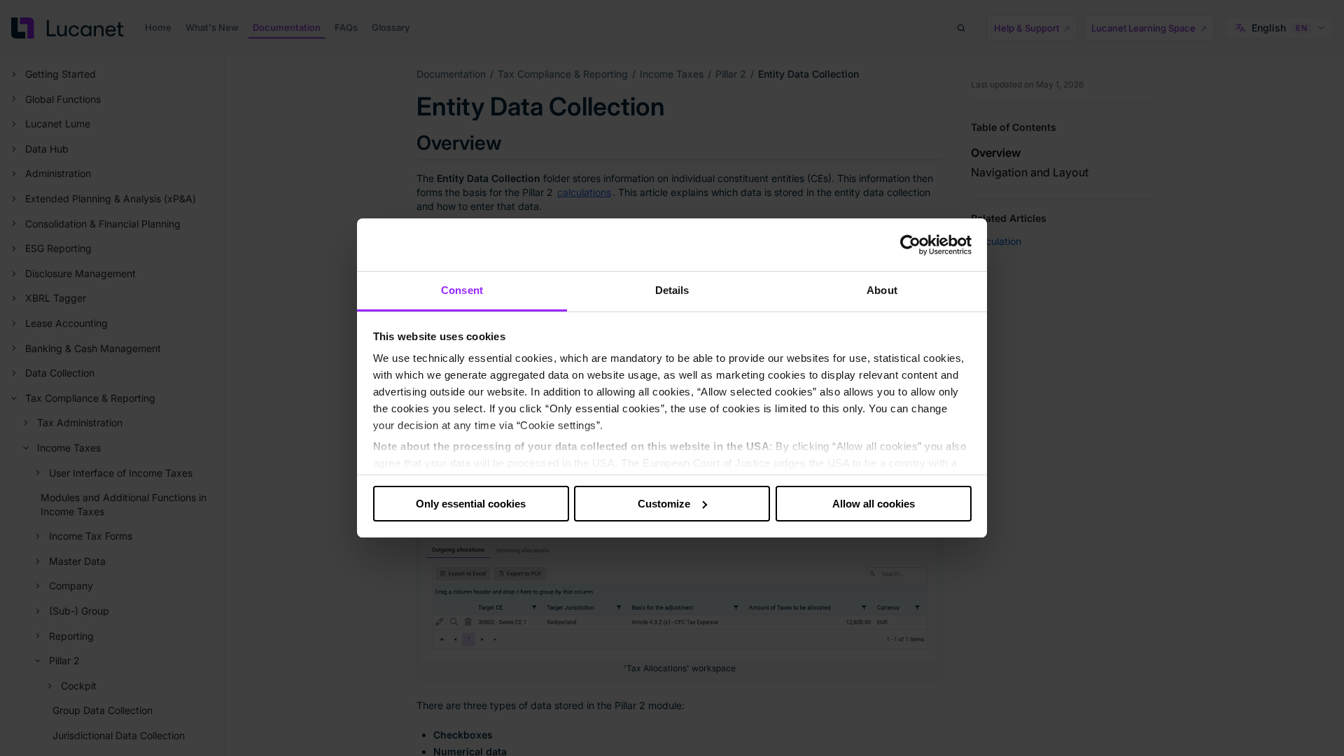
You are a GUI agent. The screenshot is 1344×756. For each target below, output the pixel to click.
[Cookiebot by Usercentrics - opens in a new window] (910, 244)
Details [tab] (672, 290)
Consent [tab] (462, 290)
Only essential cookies (471, 504)
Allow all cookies (873, 504)
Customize (664, 504)
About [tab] (882, 290)
